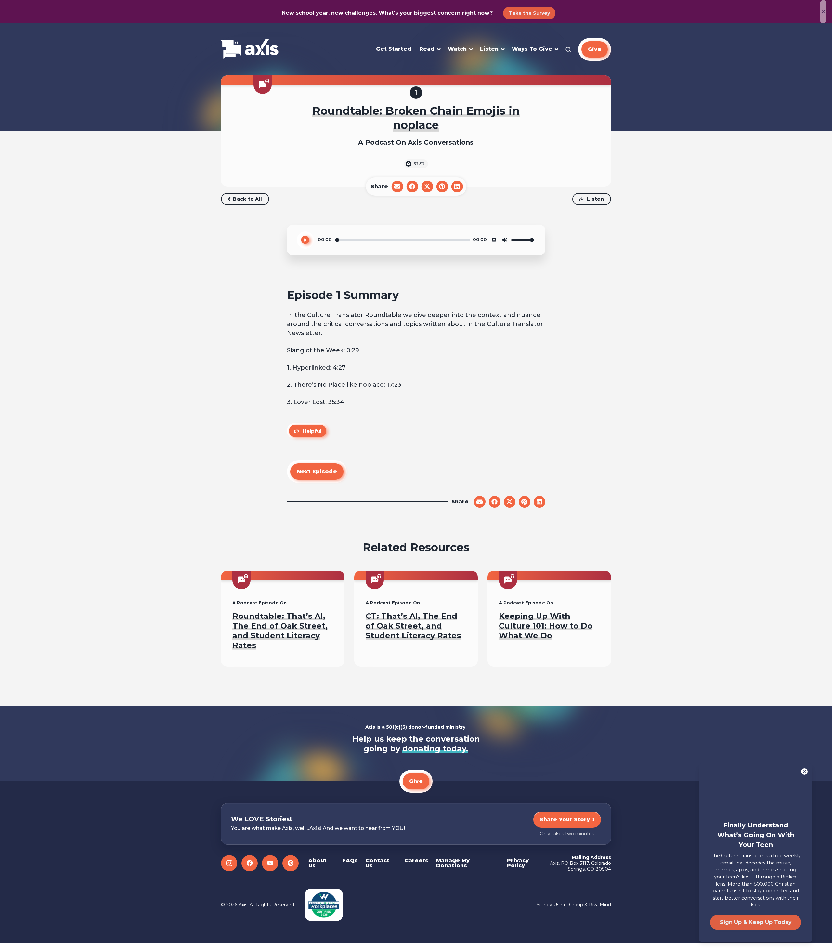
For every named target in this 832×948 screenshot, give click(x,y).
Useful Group (568, 905)
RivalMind (600, 905)
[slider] (402, 240)
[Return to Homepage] (250, 49)
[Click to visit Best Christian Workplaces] (324, 905)
